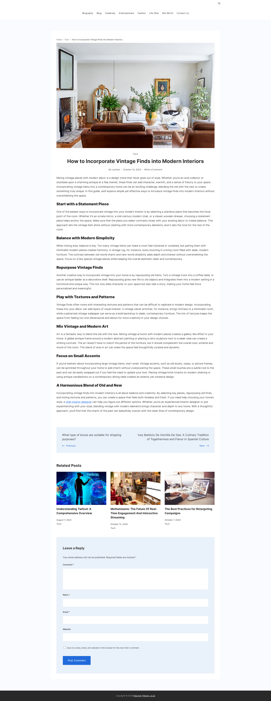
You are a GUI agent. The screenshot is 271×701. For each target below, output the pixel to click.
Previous (71, 445)
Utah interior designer (79, 401)
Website (67, 629)
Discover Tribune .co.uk (144, 696)
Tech (135, 154)
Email (66, 612)
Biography (87, 13)
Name (66, 595)
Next (202, 445)
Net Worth (167, 13)
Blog (99, 13)
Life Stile (154, 13)
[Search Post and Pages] (219, 3)
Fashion (142, 13)
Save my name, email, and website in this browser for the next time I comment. (103, 648)
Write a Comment (153, 169)
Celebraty (110, 13)
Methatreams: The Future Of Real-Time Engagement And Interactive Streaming (134, 513)
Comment (68, 564)
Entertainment (126, 13)
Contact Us (183, 13)
